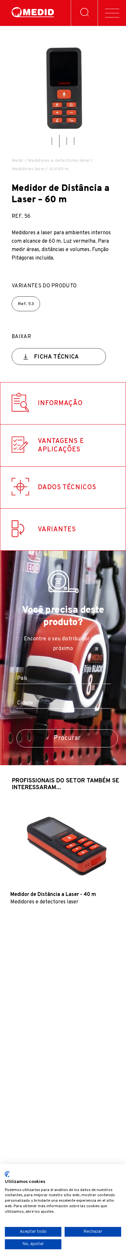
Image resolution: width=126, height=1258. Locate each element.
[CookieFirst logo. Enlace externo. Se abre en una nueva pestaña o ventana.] (7, 1174)
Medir (17, 160)
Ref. (26, 304)
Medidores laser (28, 169)
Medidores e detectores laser (59, 160)
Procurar (67, 738)
